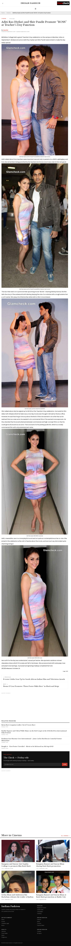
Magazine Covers (41, 907)
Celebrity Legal (5, 923)
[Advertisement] (35, 705)
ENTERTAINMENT (6, 917)
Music (3, 925)
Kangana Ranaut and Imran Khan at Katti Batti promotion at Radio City (51, 896)
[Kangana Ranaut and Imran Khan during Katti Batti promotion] (53, 851)
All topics (39, 933)
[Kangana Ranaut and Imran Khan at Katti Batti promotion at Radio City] (53, 882)
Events (3, 921)
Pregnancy (4, 937)
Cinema (9, 12)
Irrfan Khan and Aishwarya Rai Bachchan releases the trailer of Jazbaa (17, 896)
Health (3, 929)
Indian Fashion (30, 3)
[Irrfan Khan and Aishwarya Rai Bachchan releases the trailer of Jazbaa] (18, 882)
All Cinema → (65, 835)
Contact (39, 931)
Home (3, 12)
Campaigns (40, 911)
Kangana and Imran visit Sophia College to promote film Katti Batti (16, 865)
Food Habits (4, 933)
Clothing (39, 913)
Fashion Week (40, 925)
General (3, 931)
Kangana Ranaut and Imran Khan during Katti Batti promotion (50, 865)
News (2, 919)
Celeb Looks (40, 909)
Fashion (39, 905)
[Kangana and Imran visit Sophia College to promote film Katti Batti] (18, 851)
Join (64, 764)
